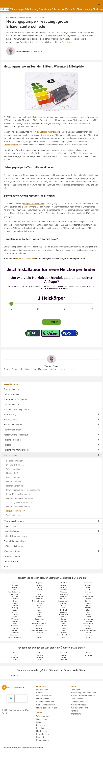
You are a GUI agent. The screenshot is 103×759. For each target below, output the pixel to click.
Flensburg (88, 621)
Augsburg (39, 583)
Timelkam (63, 660)
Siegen (64, 630)
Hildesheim (88, 583)
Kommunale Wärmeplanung (16, 409)
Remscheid (63, 617)
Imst (39, 660)
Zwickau (88, 592)
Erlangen (88, 585)
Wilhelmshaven (88, 624)
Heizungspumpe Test (15, 511)
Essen (15, 601)
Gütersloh (88, 601)
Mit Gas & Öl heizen (15, 465)
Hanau (88, 614)
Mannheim (14, 626)
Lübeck (39, 603)
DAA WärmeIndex (11, 404)
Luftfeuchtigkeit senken (14, 546)
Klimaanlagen (42, 740)
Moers (64, 628)
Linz (14, 655)
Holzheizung (41, 731)
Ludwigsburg (88, 619)
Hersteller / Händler (12, 556)
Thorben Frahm (51, 366)
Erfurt (39, 610)
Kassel (39, 612)
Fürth (64, 624)
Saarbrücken (39, 619)
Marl (88, 612)
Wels (14, 660)
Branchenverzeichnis (45, 705)
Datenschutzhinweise (80, 702)
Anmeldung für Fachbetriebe (83, 693)
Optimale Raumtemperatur (15, 536)
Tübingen (88, 626)
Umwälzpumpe (13, 477)
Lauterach (63, 653)
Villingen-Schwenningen (88, 630)
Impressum (76, 714)
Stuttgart (15, 596)
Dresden (15, 614)
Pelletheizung (31, 9)
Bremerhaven (63, 614)
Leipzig (14, 610)
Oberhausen (39, 599)
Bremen (14, 603)
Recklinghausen (63, 601)
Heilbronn (63, 603)
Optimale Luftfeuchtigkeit (15, 541)
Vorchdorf (63, 655)
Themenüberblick (11, 389)
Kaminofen (70, 9)
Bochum (15, 617)
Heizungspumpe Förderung (18, 506)
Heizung (4, 9)
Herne (39, 621)
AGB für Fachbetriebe (80, 708)
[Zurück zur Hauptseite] (17, 687)
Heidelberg (63, 585)
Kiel (39, 592)
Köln (14, 590)
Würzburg (63, 592)
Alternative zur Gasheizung (16, 399)
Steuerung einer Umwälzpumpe (20, 502)
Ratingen (88, 608)
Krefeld (39, 590)
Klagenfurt (14, 657)
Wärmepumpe (17, 9)
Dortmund (14, 594)
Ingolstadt (63, 610)
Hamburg (15, 585)
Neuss (39, 637)
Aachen (39, 585)
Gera (63, 637)
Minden (88, 628)
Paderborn (63, 587)
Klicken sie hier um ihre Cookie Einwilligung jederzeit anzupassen (22, 747)
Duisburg (15, 608)
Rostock (39, 608)
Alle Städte (80, 577)
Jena (88, 594)
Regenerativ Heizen (14, 461)
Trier (88, 590)
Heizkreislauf (12, 473)
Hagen (39, 605)
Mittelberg (88, 655)
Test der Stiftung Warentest (44, 132)
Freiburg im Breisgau (39, 601)
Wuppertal (14, 619)
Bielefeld (15, 621)
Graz (14, 653)
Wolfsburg (63, 599)
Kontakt (74, 711)
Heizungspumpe (13, 481)
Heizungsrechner (11, 561)
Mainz (39, 614)
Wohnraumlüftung (12, 551)
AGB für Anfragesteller (80, 705)
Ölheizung (98, 9)
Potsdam (64, 583)
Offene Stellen (77, 699)
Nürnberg (15, 612)
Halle (39, 594)
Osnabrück (39, 626)
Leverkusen (39, 635)
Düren (88, 605)
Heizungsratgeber (11, 394)
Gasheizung (45, 9)
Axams (88, 653)
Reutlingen (63, 621)
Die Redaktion (42, 689)
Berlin (15, 583)
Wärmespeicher (13, 469)
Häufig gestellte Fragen (46, 708)
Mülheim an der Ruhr (39, 624)
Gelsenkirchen (14, 635)
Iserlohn (88, 599)
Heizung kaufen (11, 419)
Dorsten (88, 637)
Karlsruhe (15, 628)
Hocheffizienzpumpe (15, 486)
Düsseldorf (14, 599)
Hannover (14, 605)
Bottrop (63, 605)
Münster (15, 630)
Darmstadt (63, 590)
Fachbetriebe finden (12, 430)
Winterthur (14, 675)
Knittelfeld (39, 657)
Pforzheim (63, 612)
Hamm (39, 617)
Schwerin (88, 603)
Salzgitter (64, 626)
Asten (64, 657)
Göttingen (63, 596)
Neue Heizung (10, 414)
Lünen (88, 610)
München (15, 587)
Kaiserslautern (88, 596)
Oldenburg (39, 633)
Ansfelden (39, 655)
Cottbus (63, 619)
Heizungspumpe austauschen (19, 498)
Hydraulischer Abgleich (14, 531)
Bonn (15, 624)
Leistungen (75, 689)
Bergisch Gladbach (63, 635)
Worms (88, 633)
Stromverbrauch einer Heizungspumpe (23, 490)
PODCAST (8, 566)
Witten (88, 587)
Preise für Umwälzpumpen (18, 494)
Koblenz (64, 633)
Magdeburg (39, 596)
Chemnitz (39, 587)
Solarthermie (58, 9)
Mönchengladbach (14, 637)
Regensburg (64, 594)
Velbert (88, 617)
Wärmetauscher (13, 515)
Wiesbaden (15, 633)
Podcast (40, 693)
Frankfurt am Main (14, 592)
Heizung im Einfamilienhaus (16, 450)
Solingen (39, 628)
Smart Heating (10, 526)
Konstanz (88, 635)
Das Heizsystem (11, 455)
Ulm (63, 608)
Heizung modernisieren (14, 424)
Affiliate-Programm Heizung (83, 696)
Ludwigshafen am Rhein (39, 630)
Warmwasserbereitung (14, 521)
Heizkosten (9, 445)
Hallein (39, 653)
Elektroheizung (84, 9)
